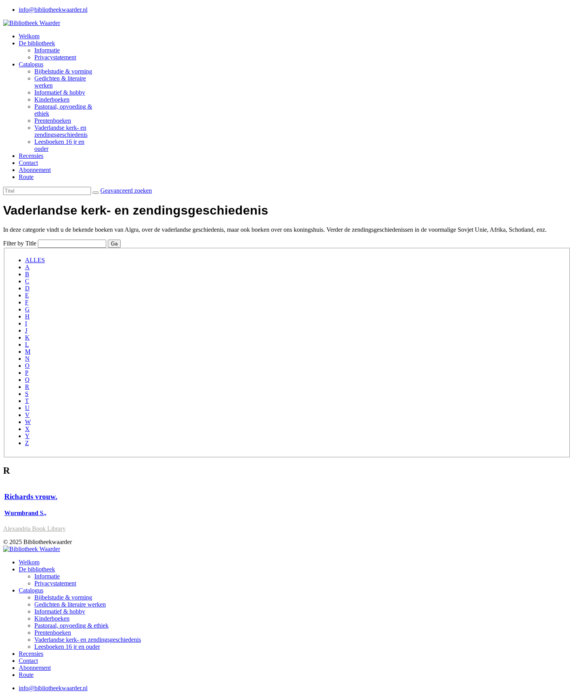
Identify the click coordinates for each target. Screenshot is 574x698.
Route (26, 177)
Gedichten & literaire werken (70, 604)
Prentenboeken (52, 120)
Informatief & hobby (59, 92)
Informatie (47, 50)
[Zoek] (96, 193)
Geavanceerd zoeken (126, 190)
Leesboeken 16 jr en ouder (67, 646)
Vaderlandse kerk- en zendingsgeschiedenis (60, 131)
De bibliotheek (37, 43)
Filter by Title (19, 243)
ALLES (35, 260)
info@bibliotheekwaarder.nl (53, 9)
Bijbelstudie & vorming (63, 71)
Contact (28, 162)
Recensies (31, 155)
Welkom (29, 36)
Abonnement (35, 169)
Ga (114, 244)
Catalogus (31, 64)
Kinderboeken (52, 99)
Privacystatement (55, 57)
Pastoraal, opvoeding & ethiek (71, 625)
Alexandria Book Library (34, 528)
